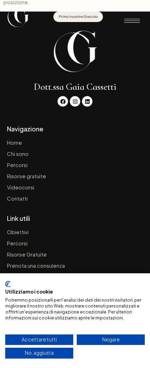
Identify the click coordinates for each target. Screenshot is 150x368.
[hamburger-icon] (132, 21)
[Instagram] (75, 101)
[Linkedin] (87, 101)
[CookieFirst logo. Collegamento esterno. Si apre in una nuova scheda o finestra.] (7, 284)
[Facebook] (63, 101)
